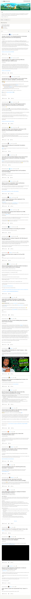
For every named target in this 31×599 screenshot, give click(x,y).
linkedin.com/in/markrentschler (6, 70)
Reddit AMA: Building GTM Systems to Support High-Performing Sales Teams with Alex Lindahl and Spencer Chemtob (14, 301)
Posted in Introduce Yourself (5, 34)
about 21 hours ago (14, 253)
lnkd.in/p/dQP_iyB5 (15, 385)
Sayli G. (3, 161)
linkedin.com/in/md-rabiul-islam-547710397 (8, 51)
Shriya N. (3, 536)
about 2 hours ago (16, 76)
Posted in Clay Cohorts (4, 144)
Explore (7, 19)
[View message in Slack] (17, 34)
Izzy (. (6, 575)
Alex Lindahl (15, 304)
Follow (2, 19)
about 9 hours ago (14, 198)
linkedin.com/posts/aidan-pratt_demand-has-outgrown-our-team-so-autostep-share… (16, 290)
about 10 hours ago (15, 210)
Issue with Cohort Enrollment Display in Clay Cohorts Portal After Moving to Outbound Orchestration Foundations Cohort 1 (13, 159)
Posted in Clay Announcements (5, 76)
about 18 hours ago (14, 227)
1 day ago (14, 298)
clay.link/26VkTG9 (14, 310)
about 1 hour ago (15, 34)
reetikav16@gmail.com (15, 203)
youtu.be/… (3, 357)
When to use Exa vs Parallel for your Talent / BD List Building (10, 192)
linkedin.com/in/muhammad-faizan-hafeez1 (8, 122)
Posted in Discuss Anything (5, 210)
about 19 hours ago (14, 237)
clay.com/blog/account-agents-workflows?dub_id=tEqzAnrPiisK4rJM (17, 427)
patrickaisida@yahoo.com (5, 475)
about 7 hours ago (13, 144)
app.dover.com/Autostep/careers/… (8, 286)
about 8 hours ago (15, 169)
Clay (5, 306)
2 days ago (13, 591)
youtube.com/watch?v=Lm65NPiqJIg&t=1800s (8, 549)
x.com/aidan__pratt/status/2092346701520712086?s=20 (10, 292)
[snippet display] (28, 31)
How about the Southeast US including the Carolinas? (13, 229)
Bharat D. (10, 87)
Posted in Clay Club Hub (5, 227)
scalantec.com (7, 215)
